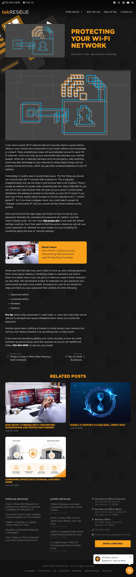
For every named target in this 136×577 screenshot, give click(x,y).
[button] (81, 12)
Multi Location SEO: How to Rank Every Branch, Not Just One (66, 521)
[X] (119, 2)
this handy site (51, 221)
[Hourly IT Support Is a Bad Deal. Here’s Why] (100, 407)
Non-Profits (64, 571)
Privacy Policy (44, 571)
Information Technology (105, 54)
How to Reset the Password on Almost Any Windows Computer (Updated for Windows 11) (23, 507)
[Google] (123, 2)
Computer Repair (92, 571)
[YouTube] (128, 2)
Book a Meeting (113, 544)
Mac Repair (76, 571)
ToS (54, 571)
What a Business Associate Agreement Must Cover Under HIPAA (66, 507)
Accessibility (30, 571)
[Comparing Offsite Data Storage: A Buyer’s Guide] (35, 462)
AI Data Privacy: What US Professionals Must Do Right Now (66, 545)
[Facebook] (114, 2)
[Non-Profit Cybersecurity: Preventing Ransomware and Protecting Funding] (35, 407)
